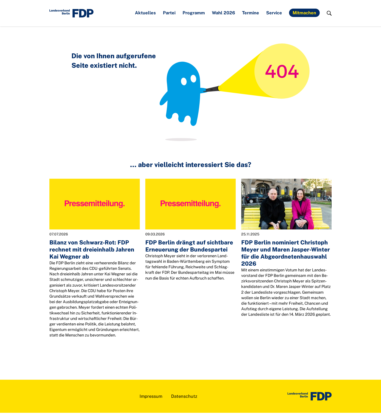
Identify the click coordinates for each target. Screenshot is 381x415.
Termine (250, 12)
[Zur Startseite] (310, 396)
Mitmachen (304, 12)
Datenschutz (184, 396)
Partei (169, 12)
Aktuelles (145, 12)
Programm (194, 12)
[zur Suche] (329, 13)
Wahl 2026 (223, 12)
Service (274, 12)
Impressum (151, 396)
